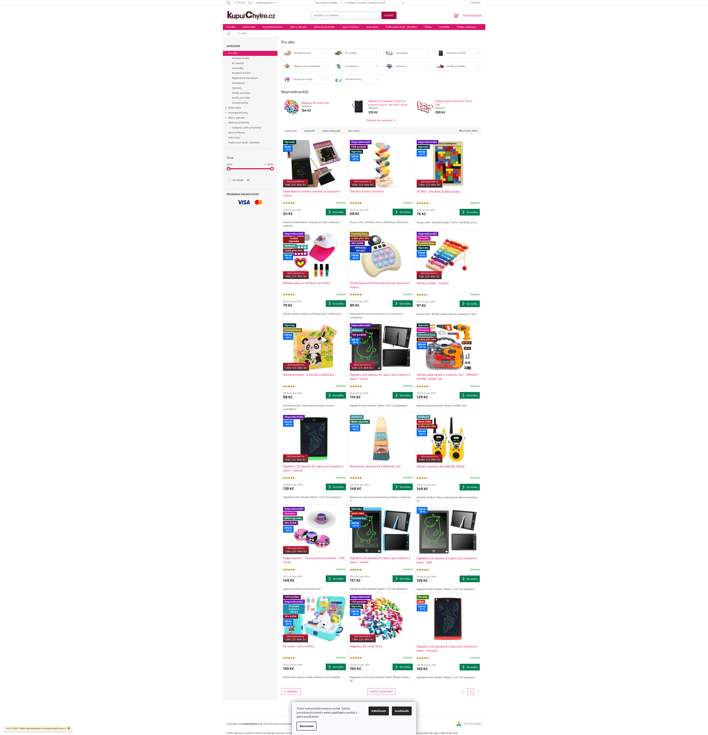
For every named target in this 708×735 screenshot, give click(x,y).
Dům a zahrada (236, 118)
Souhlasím (402, 711)
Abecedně (353, 131)
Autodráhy (238, 68)
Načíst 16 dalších (381, 691)
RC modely (238, 63)
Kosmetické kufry (238, 113)
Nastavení (306, 726)
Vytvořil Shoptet (473, 724)
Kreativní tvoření (241, 73)
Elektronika (234, 108)
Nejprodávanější (331, 131)
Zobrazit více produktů (379, 120)
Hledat (389, 15)
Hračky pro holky (241, 98)
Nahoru (292, 691)
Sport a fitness (236, 132)
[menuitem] (231, 27)
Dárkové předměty (238, 123)
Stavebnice (238, 83)
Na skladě (241, 180)
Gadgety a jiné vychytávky (246, 127)
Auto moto (234, 137)
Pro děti (232, 53)
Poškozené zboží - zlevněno (244, 142)
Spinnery (237, 88)
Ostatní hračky (240, 103)
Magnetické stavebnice (245, 78)
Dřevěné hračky (241, 58)
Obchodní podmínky (326, 3)
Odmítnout (378, 711)
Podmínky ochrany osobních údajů (365, 3)
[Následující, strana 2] (470, 691)
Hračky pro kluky (241, 93)
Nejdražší (309, 131)
